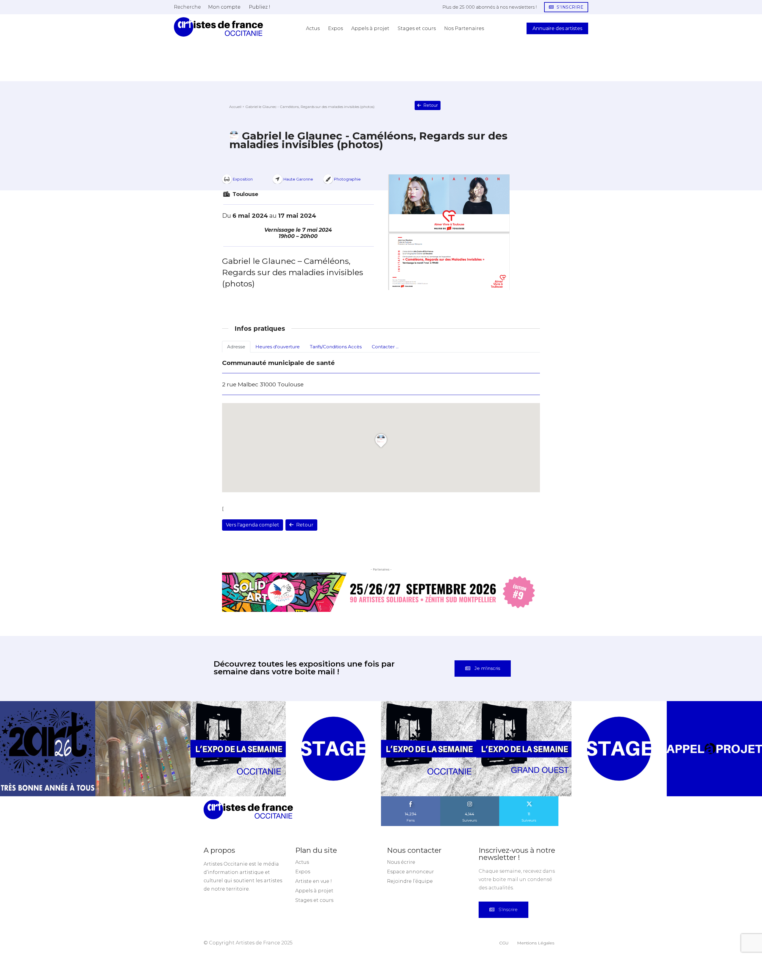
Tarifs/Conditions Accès (336, 347)
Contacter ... (385, 347)
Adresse (236, 347)
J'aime (411, 798)
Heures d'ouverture (277, 347)
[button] (187, 6)
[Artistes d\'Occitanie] (218, 27)
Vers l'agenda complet (252, 525)
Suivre (469, 798)
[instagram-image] (47, 748)
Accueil (235, 106)
